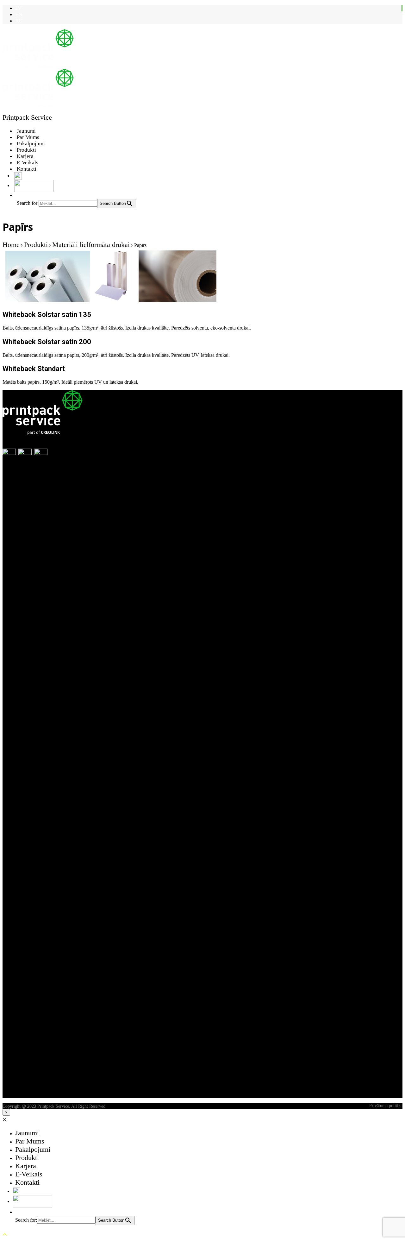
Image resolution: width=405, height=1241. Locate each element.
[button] (20, 195)
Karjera (25, 156)
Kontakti (26, 169)
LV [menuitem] (18, 8)
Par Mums (28, 137)
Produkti (26, 150)
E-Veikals (27, 163)
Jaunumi (26, 131)
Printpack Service (27, 117)
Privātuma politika (385, 1105)
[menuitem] (18, 8)
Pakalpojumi (31, 144)
